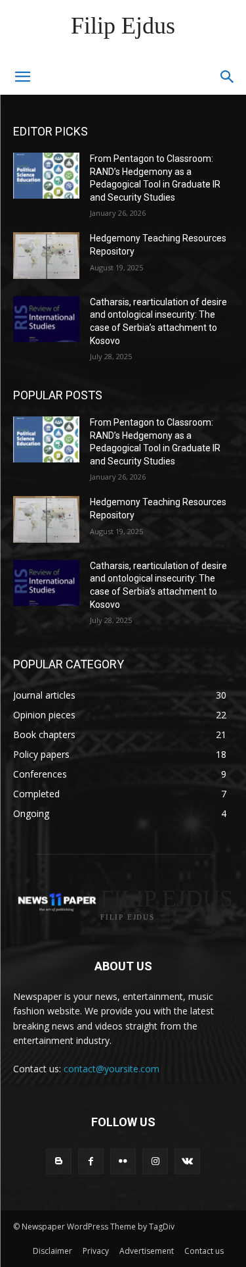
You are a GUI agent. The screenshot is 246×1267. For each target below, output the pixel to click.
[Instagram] (155, 1161)
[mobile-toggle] (22, 77)
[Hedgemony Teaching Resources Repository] (46, 255)
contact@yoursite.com (111, 1068)
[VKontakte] (187, 1161)
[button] (227, 77)
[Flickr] (123, 1161)
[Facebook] (91, 1161)
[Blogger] (59, 1161)
